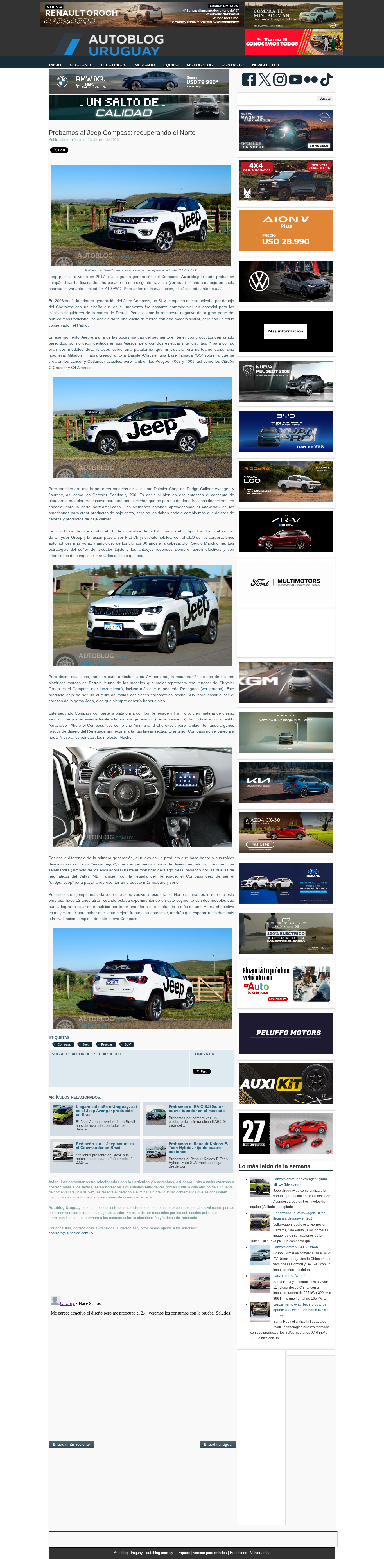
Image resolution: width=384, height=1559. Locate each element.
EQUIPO (171, 65)
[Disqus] (141, 1364)
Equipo (185, 1553)
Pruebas (107, 1044)
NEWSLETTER (265, 65)
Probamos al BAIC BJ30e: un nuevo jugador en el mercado (197, 1108)
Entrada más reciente (71, 1444)
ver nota (177, 282)
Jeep (86, 1044)
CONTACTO (233, 65)
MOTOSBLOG (200, 65)
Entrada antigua (217, 1444)
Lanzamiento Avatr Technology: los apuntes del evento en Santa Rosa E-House (301, 1309)
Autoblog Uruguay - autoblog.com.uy (144, 1553)
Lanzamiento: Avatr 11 (290, 1276)
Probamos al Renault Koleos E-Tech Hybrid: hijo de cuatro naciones (198, 1147)
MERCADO (145, 65)
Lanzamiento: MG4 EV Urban (295, 1247)
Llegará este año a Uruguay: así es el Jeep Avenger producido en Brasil (106, 1110)
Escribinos (239, 1553)
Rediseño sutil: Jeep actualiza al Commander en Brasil (105, 1145)
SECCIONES (81, 65)
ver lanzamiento (106, 689)
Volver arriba (260, 1553)
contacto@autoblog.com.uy (71, 1233)
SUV (128, 1044)
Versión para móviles (210, 1553)
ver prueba (212, 689)
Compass (64, 1044)
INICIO (55, 65)
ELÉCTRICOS (113, 65)
